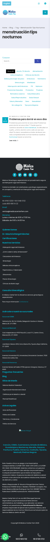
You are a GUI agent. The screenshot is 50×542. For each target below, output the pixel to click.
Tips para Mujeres (31, 105)
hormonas (13, 137)
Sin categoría (17, 105)
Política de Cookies (9, 415)
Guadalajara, (11, 447)
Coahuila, (34, 450)
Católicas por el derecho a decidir (14, 394)
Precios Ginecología (9, 279)
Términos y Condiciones (11, 419)
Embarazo (31, 79)
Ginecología (19, 82)
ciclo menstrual (30, 127)
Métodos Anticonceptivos (11, 265)
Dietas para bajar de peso (14, 79)
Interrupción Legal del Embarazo (13, 247)
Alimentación (38, 71)
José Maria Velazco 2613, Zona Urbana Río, (16, 344)
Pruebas (39, 90)
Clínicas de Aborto (32, 75)
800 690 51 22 (12, 203)
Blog (4, 376)
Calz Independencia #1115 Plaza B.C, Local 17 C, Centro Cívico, (22, 333)
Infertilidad (31, 82)
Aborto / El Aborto (23, 71)
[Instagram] (35, 175)
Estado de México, (38, 445)
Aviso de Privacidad (9, 410)
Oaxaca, (41, 447)
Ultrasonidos (7, 275)
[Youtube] (25, 175)
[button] (6, 58)
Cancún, (7, 445)
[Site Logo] (9, 12)
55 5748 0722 (20, 201)
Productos (29, 90)
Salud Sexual (34, 97)
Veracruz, (25, 450)
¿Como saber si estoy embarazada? (15, 252)
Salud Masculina (33, 94)
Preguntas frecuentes (12, 372)
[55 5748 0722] (21, 535)
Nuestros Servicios (11, 242)
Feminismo (42, 79)
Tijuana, (43, 450)
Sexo (27, 101)
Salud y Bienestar (16, 101)
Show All (10, 71)
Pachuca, (8, 450)
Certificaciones (9, 238)
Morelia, (33, 447)
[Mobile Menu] (45, 12)
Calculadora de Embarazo (11, 256)
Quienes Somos (9, 229)
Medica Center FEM (21, 116)
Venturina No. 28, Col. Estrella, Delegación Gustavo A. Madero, (22, 321)
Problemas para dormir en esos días (28, 119)
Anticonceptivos (16, 75)
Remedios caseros (17, 94)
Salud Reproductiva (18, 97)
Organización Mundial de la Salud (14, 390)
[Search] (38, 61)
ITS (32, 86)
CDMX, (14, 445)
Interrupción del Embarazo (18, 86)
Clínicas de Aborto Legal (11, 284)
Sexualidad (36, 101)
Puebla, (16, 450)
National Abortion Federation (12, 385)
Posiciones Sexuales (15, 90)
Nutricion (39, 86)
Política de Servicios (9, 424)
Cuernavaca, (24, 445)
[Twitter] (20, 175)
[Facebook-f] (15, 175)
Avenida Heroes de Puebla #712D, (13, 367)
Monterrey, (23, 447)
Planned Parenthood (9, 399)
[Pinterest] (30, 175)
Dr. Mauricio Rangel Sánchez (15, 234)
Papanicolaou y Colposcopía (12, 270)
